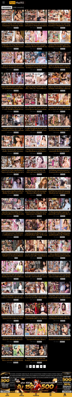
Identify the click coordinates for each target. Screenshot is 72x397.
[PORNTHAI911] (16, 2)
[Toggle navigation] (4, 2)
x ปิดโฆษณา (5, 391)
